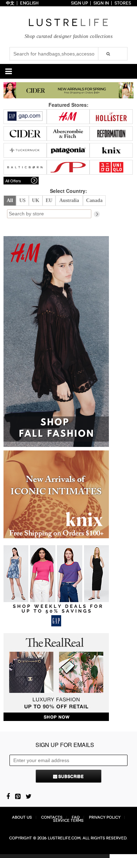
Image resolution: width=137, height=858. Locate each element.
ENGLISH (29, 3)
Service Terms (68, 820)
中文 (10, 3)
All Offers (13, 180)
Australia (69, 200)
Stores (123, 3)
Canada (94, 200)
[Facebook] (8, 795)
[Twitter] (29, 795)
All (10, 200)
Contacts (52, 817)
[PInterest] (17, 795)
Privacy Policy (104, 817)
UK (35, 200)
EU (49, 200)
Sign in (101, 3)
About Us (22, 817)
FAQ (76, 817)
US (22, 200)
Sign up (79, 3)
